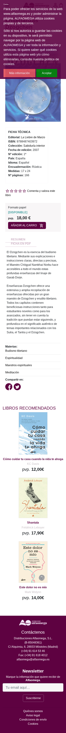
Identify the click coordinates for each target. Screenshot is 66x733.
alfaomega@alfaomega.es (33, 659)
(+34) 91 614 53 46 (33, 650)
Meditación (12, 372)
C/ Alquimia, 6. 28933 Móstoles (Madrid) (33, 646)
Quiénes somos (33, 711)
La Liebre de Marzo (33, 137)
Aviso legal (33, 715)
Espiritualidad (14, 357)
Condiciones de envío (33, 719)
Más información (19, 73)
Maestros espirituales (18, 365)
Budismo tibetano (16, 350)
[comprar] (24, 419)
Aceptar (47, 73)
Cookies (33, 723)
